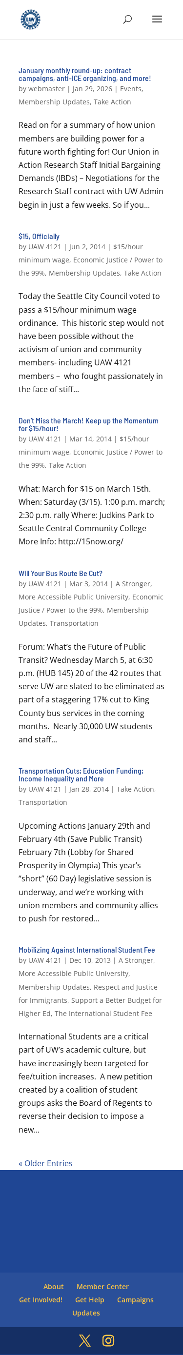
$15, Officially (39, 235)
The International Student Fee (103, 1013)
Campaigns (135, 1299)
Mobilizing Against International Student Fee (87, 949)
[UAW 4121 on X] (85, 1341)
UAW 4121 (44, 246)
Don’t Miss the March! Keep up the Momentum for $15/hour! (89, 424)
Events (131, 88)
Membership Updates (54, 101)
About (53, 1286)
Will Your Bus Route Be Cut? (60, 573)
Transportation (74, 623)
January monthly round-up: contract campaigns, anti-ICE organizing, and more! (85, 73)
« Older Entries (46, 1163)
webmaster (46, 88)
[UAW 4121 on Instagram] (108, 1341)
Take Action (112, 101)
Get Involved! (40, 1299)
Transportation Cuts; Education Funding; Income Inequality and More (81, 774)
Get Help (89, 1299)
